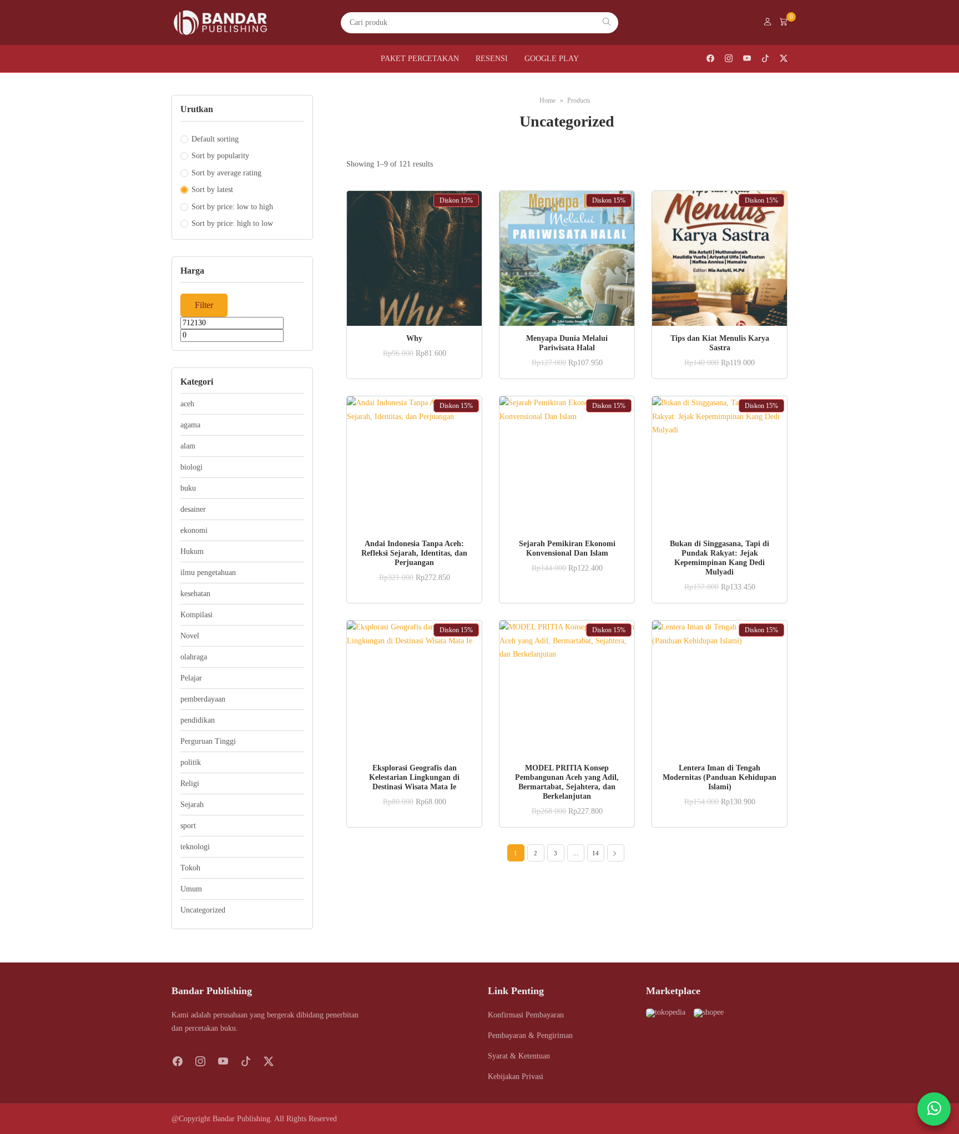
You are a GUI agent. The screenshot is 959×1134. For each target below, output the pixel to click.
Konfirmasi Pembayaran (526, 1015)
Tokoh (190, 868)
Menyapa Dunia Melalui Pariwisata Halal (567, 343)
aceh (187, 404)
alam (187, 446)
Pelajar (191, 678)
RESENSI (492, 58)
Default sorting (215, 139)
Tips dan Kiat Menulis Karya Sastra (719, 343)
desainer (193, 509)
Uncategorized (202, 910)
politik (190, 762)
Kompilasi (196, 615)
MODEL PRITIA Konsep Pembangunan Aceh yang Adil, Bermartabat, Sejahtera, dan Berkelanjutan (567, 782)
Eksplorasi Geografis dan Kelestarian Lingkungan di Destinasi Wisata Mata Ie (414, 777)
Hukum (192, 551)
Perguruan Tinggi (208, 741)
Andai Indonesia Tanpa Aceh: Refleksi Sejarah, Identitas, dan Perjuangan (414, 553)
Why (414, 338)
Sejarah (192, 804)
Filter (204, 305)
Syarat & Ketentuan (519, 1056)
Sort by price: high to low (232, 223)
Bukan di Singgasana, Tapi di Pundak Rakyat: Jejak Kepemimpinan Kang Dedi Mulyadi (719, 558)
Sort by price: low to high (232, 207)
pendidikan (197, 720)
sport (188, 825)
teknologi (195, 847)
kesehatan (195, 593)
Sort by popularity (220, 156)
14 (595, 853)
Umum (191, 889)
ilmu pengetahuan (208, 572)
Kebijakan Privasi (515, 1076)
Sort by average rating (226, 173)
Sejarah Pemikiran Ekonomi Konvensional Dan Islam (567, 548)
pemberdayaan (202, 699)
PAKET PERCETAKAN (420, 58)
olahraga (193, 657)
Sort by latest (212, 189)
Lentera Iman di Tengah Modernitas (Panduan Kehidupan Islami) (719, 777)
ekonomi (194, 530)
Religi (189, 783)
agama (190, 425)
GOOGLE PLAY (551, 58)
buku (188, 488)
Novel (189, 636)
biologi (191, 467)
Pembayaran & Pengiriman (530, 1035)
